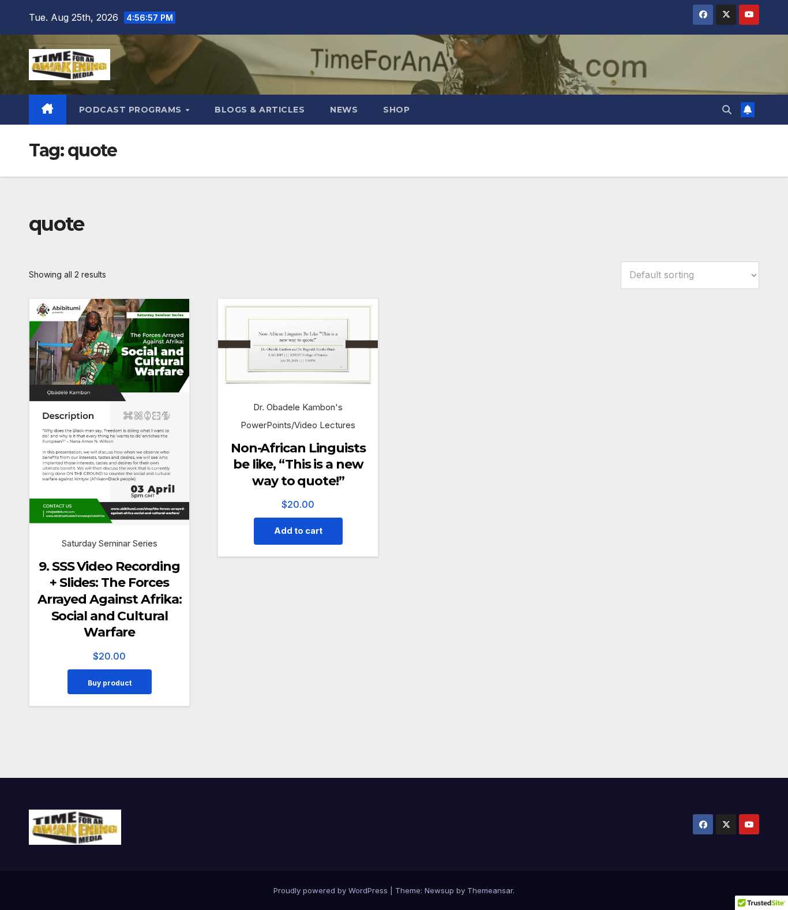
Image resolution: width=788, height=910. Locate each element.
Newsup (439, 890)
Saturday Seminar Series (109, 543)
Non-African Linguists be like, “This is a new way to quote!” (298, 464)
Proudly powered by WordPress (331, 890)
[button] (726, 109)
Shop (396, 109)
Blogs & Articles (260, 109)
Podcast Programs (132, 109)
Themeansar (490, 890)
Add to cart (298, 530)
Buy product (110, 683)
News (344, 109)
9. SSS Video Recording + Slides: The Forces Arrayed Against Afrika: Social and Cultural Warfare (109, 599)
